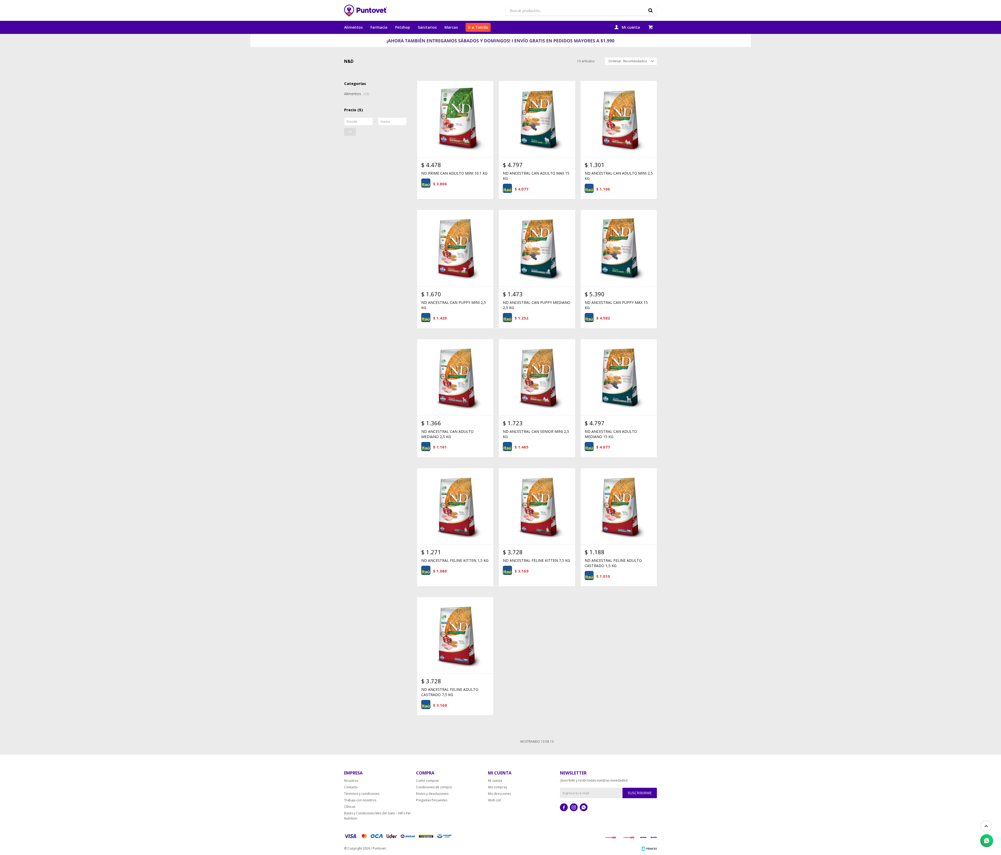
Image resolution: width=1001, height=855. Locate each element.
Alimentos (353, 27)
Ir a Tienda (478, 27)
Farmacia (378, 27)
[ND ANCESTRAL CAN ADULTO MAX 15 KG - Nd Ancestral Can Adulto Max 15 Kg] (537, 119)
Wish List (494, 800)
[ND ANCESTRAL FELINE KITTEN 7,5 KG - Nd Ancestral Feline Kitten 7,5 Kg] (537, 506)
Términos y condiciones (361, 793)
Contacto (351, 787)
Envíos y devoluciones (432, 793)
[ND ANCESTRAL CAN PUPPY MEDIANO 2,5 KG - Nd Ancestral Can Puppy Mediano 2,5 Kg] (537, 248)
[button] (650, 10)
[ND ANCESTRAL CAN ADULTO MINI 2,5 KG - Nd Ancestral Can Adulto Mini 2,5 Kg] (619, 119)
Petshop (402, 27)
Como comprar (427, 780)
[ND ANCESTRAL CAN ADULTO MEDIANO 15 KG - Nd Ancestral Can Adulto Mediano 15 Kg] (619, 377)
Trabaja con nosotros (360, 800)
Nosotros (351, 780)
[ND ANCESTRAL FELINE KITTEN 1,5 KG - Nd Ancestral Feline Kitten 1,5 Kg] (455, 506)
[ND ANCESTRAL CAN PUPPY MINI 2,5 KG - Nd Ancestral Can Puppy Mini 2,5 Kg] (455, 248)
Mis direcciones (499, 793)
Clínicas (349, 806)
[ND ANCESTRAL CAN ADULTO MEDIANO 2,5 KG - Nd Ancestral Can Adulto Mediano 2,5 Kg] (455, 377)
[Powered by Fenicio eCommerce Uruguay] (649, 848)
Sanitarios (427, 27)
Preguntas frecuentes (431, 800)
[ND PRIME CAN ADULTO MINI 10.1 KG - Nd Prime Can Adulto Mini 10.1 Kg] (455, 119)
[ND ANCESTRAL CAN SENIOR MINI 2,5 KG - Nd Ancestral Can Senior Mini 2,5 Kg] (537, 377)
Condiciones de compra (434, 787)
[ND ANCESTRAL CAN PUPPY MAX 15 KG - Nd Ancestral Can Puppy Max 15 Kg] (619, 248)
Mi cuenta (495, 780)
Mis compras (497, 787)
